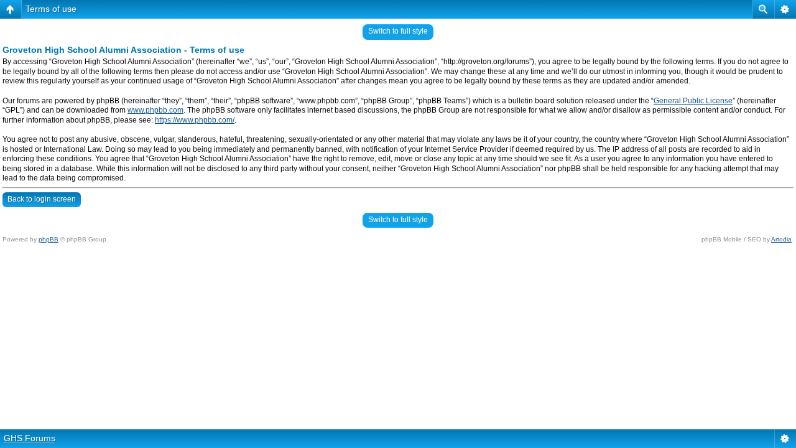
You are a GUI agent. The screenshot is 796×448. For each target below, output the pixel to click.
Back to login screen (41, 199)
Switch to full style (398, 31)
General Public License (693, 100)
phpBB (48, 239)
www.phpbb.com (155, 110)
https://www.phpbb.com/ (194, 120)
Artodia (781, 239)
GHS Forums (29, 438)
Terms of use (50, 9)
